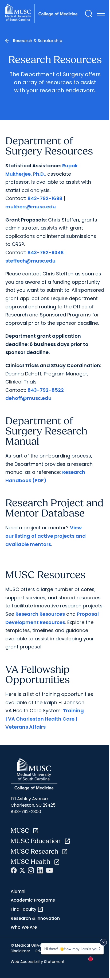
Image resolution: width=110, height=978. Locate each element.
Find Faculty (27, 909)
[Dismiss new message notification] (103, 942)
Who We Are (24, 927)
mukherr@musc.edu (30, 206)
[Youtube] (49, 870)
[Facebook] (14, 870)
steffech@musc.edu (30, 260)
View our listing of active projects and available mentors (45, 535)
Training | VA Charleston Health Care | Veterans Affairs (44, 718)
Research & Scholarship (37, 40)
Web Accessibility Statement (38, 961)
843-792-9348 (46, 252)
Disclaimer (20, 951)
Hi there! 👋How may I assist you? (72, 948)
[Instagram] (31, 870)
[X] (22, 870)
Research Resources (40, 614)
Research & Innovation (35, 918)
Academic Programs (33, 900)
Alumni (18, 891)
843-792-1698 (45, 198)
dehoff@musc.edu (28, 398)
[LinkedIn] (40, 870)
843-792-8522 (46, 390)
